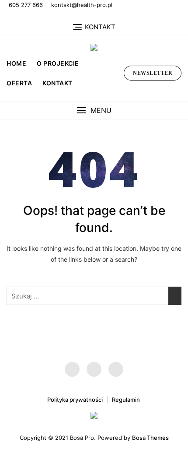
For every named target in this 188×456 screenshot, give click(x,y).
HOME (16, 63)
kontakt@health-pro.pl (81, 4)
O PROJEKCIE (58, 63)
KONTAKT (57, 83)
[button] (94, 110)
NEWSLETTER (152, 73)
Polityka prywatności (75, 399)
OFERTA (19, 83)
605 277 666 (26, 4)
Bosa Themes (150, 437)
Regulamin (126, 399)
